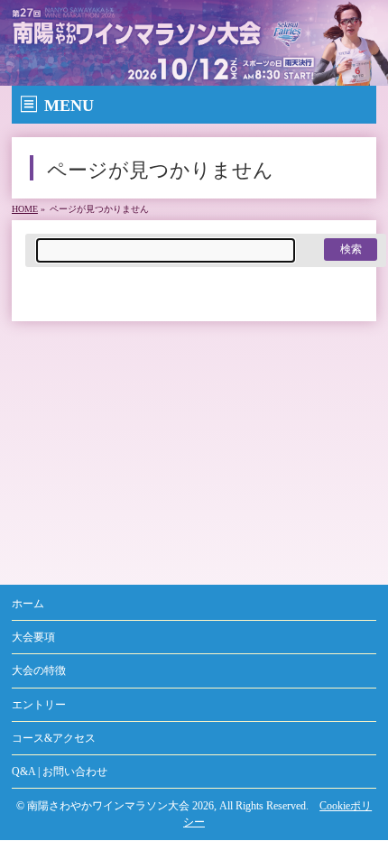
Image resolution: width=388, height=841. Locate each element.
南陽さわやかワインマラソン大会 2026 (120, 805)
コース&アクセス (54, 738)
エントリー (39, 704)
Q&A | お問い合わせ (59, 771)
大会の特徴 (39, 670)
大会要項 (33, 637)
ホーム (28, 603)
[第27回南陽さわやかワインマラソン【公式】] (194, 73)
